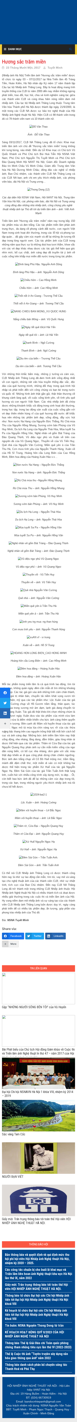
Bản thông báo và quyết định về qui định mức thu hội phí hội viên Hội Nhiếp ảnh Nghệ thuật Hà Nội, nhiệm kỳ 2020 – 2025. (37, 1259)
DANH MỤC (15, 49)
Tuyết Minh (55, 67)
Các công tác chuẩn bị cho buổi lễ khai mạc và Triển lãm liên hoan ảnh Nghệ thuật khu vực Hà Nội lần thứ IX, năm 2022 (38, 1274)
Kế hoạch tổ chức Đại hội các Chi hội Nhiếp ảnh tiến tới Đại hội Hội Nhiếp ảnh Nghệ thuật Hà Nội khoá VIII (36, 1315)
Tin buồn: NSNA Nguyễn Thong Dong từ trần (34, 1325)
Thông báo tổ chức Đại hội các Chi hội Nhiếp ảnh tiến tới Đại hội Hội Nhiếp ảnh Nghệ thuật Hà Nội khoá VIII (37, 1300)
